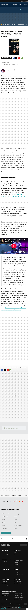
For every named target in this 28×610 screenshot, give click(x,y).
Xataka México (5, 593)
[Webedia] (24, 1)
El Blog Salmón (17, 581)
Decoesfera (4, 583)
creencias (4, 528)
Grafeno (14, 495)
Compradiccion (5, 585)
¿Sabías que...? (5, 514)
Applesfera (4, 557)
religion (3, 522)
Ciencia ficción (6, 24)
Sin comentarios (7, 57)
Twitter (16, 58)
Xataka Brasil (5, 595)
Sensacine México (18, 595)
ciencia (3, 525)
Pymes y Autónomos (19, 583)
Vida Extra (16, 555)
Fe (15, 522)
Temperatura (21, 24)
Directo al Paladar (6, 572)
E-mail (22, 58)
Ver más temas (6, 533)
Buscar (26, 539)
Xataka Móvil (5, 555)
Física (15, 516)
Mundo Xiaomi (5, 561)
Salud (15, 519)
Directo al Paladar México (6, 600)
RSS (19, 501)
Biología (4, 519)
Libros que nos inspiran (13, 367)
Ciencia (14, 24)
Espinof (16, 564)
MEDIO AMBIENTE (23, 4)
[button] (10, 70)
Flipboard (19, 58)
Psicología (17, 514)
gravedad (23, 367)
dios (15, 528)
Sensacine (16, 562)
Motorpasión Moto (18, 574)
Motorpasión (17, 572)
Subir (22, 545)
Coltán (19, 495)
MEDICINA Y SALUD (6, 4)
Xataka (3, 552)
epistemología (18, 525)
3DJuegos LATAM (18, 593)
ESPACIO (15, 4)
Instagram (16, 501)
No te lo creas (5, 516)
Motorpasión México (19, 599)
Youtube (13, 501)
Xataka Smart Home (6, 559)
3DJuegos (16, 552)
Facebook (14, 58)
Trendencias (4, 581)
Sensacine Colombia (19, 597)
